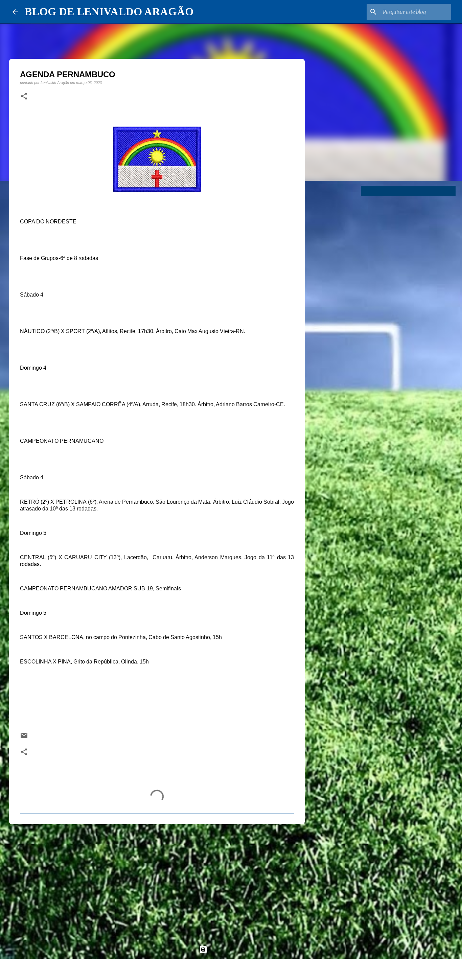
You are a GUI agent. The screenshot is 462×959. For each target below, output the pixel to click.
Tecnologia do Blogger (235, 949)
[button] (24, 96)
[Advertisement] (156, 881)
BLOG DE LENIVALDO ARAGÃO (109, 11)
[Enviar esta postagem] (24, 738)
